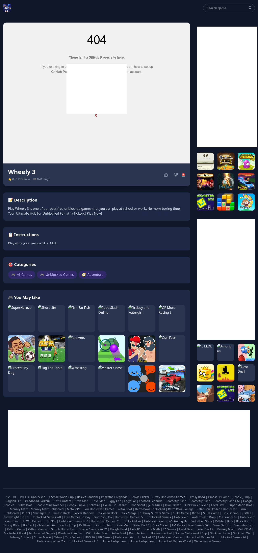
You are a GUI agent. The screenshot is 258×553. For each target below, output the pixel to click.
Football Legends (151, 501)
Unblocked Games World (174, 541)
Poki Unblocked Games (99, 509)
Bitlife (196, 513)
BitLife (219, 521)
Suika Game (181, 513)
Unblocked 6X (124, 537)
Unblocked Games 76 (105, 521)
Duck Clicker (160, 525)
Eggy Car (115, 501)
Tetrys (58, 537)
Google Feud (118, 529)
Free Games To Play (77, 517)
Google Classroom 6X (92, 529)
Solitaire (95, 505)
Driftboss (85, 525)
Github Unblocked (63, 529)
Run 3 (26, 513)
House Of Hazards (115, 505)
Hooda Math (152, 529)
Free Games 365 (198, 525)
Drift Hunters (62, 501)
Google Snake (76, 505)
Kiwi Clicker (173, 505)
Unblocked (181, 517)
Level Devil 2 (205, 529)
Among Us (180, 521)
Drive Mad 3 (141, 525)
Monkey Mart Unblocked (47, 509)
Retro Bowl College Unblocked (217, 509)
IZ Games (169, 529)
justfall (247, 513)
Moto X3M (74, 509)
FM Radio (178, 525)
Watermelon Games (207, 541)
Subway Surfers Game (155, 513)
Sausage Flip (42, 513)
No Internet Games (42, 533)
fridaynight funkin (16, 517)
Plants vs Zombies (70, 533)
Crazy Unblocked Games (169, 497)
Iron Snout (138, 505)
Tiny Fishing (230, 513)
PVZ (88, 533)
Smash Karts (62, 513)
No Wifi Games (31, 521)
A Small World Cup (62, 497)
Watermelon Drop (204, 517)
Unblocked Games (57, 274)
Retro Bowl (125, 509)
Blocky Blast (12, 525)
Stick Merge (129, 513)
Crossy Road (197, 497)
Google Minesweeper (50, 505)
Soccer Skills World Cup (191, 533)
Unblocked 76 (132, 521)
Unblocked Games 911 (84, 541)
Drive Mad (81, 501)
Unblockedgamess (114, 541)
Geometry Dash (176, 501)
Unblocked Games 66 (158, 521)
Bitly (230, 521)
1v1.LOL (11, 497)
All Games (21, 274)
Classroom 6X (46, 525)
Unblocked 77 (146, 537)
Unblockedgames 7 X (51, 541)
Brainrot (28, 525)
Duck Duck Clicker (196, 505)
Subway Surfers (20, 537)
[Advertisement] (97, 89)
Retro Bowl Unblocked (150, 509)
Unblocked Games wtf (47, 517)
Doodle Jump (241, 497)
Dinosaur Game (219, 497)
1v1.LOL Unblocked (33, 497)
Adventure (92, 274)
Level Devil (218, 505)
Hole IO (135, 529)
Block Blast (243, 521)
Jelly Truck (155, 505)
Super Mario (42, 537)
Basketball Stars (201, 521)
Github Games (38, 529)
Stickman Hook (108, 513)
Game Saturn (221, 525)
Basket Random (88, 497)
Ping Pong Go (103, 517)
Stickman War (242, 533)
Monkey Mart (19, 509)
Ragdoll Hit (13, 501)
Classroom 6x (228, 517)
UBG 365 (50, 521)
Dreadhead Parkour (37, 501)
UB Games (105, 537)
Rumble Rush (138, 533)
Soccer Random (84, 513)
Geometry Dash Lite (227, 501)
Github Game (16, 529)
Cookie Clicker (140, 497)
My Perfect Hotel (15, 533)
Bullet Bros (25, 505)
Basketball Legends (114, 497)
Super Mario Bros (241, 505)
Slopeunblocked (161, 533)
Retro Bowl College (181, 509)
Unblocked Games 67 (73, 521)
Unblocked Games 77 (129, 517)
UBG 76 (90, 537)
